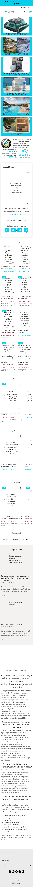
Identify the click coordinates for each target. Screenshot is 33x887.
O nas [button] (4, 865)
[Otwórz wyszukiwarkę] (24, 11)
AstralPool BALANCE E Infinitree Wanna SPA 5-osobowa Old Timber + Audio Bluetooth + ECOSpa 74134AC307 (8, 331)
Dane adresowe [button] (7, 856)
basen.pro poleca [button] (11, 431)
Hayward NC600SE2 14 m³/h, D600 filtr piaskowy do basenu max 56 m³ (25, 298)
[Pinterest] (23, 871)
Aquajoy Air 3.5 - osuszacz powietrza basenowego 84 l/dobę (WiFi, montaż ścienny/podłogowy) (8, 363)
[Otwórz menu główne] (2, 12)
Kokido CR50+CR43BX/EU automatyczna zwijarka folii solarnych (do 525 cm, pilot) (9, 466)
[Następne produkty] (28, 396)
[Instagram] (13, 871)
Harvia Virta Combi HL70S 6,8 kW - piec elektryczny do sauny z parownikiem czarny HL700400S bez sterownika (25, 267)
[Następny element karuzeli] (30, 539)
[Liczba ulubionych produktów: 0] (27, 11)
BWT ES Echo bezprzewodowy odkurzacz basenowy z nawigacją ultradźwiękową (16, 209)
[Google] (20, 871)
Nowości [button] (16, 379)
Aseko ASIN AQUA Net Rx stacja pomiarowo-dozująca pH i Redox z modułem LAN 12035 (8, 267)
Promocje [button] (16, 483)
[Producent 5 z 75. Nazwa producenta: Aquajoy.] (5, 539)
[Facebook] (10, 871)
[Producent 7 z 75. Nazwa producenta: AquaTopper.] (26, 539)
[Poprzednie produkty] (4, 396)
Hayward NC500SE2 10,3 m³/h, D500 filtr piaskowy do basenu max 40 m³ (7, 298)
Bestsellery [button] (24, 431)
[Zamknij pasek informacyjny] (31, 3)
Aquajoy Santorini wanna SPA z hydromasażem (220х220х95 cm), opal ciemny (25, 331)
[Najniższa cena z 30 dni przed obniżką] (14, 304)
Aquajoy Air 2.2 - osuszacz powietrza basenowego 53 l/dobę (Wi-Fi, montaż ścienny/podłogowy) (25, 363)
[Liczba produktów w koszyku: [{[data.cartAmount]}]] (30, 11)
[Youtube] (16, 871)
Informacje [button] (5, 861)
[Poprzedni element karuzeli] (2, 539)
